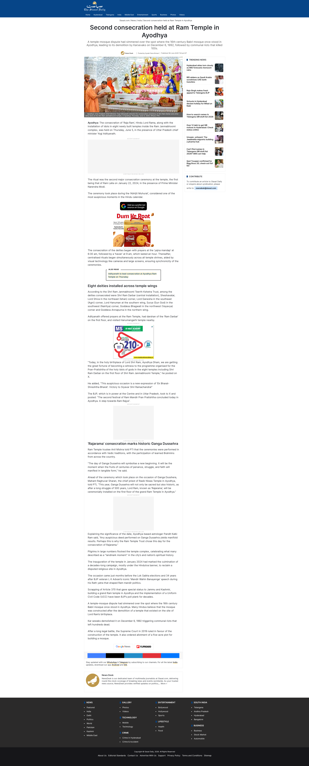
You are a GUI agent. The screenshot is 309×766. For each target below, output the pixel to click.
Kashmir (90, 731)
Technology (127, 726)
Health (161, 726)
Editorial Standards (117, 755)
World (89, 723)
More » (164, 683)
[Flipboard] (144, 646)
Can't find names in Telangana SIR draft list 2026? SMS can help (197, 151)
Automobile (199, 738)
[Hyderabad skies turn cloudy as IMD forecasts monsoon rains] (219, 68)
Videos (182, 15)
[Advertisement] (133, 156)
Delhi (89, 715)
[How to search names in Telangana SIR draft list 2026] (219, 115)
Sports (154, 15)
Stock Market (200, 734)
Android (115, 665)
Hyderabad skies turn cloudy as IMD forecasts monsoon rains (200, 67)
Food (160, 730)
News (133, 20)
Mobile (125, 722)
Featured (91, 707)
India (119, 15)
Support (162, 755)
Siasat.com (124, 20)
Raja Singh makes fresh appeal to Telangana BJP (198, 91)
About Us (102, 755)
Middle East (129, 15)
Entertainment (142, 15)
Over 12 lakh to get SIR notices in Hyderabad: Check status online (200, 127)
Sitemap (207, 755)
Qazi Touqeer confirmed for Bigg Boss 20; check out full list (200, 163)
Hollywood (163, 711)
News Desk (129, 53)
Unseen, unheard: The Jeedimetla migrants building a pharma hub (200, 139)
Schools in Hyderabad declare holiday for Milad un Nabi (199, 103)
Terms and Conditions (192, 755)
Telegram (123, 662)
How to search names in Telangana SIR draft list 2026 (200, 115)
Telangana (110, 15)
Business (163, 15)
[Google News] (123, 646)
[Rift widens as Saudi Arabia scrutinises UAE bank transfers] (219, 80)
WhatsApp (112, 662)
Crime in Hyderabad (131, 738)
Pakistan (90, 727)
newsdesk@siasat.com (206, 188)
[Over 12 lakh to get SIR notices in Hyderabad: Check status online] (219, 127)
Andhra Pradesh (201, 711)
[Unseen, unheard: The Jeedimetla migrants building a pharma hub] (219, 139)
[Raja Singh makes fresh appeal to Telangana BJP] (219, 91)
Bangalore (198, 719)
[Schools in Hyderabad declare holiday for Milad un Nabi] (219, 103)
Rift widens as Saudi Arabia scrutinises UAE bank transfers (199, 79)
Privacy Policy (173, 755)
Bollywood (163, 707)
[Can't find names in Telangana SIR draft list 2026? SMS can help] (219, 151)
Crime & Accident (130, 742)
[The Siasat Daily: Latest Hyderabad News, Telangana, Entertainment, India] (94, 6)
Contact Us (133, 755)
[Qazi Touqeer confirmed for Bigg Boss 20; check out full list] (219, 163)
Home (88, 15)
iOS (125, 665)
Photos (173, 15)
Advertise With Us (148, 755)
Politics (90, 719)
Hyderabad (98, 15)
